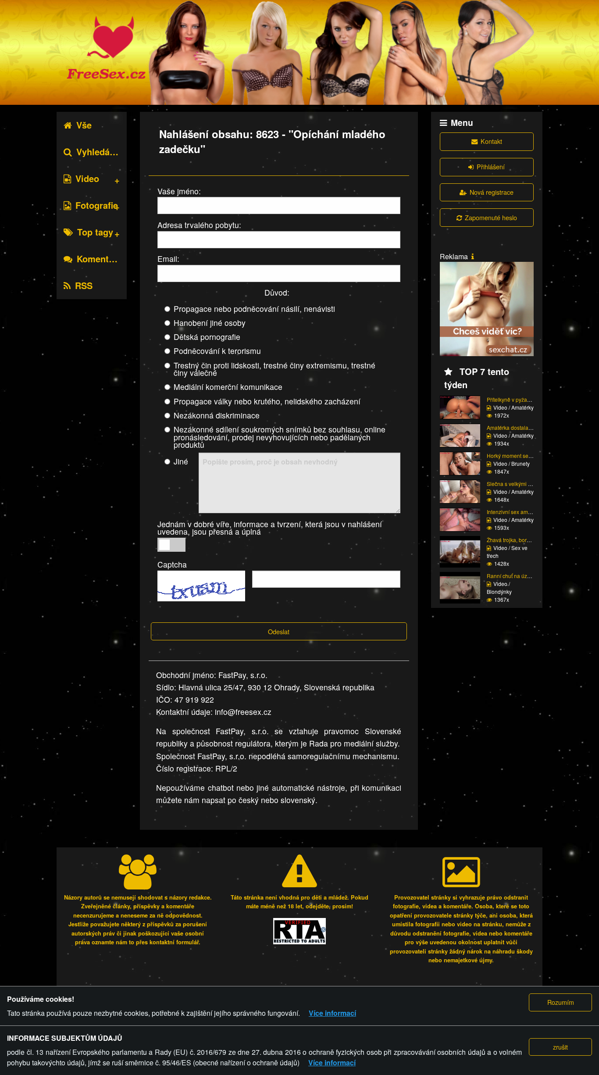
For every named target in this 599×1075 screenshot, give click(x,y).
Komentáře (99, 258)
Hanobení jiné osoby (210, 322)
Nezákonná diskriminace (217, 415)
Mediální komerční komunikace (228, 386)
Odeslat (278, 631)
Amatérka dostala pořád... (517, 427)
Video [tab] (87, 178)
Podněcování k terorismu (217, 350)
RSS (84, 285)
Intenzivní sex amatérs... (515, 511)
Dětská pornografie (207, 336)
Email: (168, 258)
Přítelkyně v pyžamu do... (516, 399)
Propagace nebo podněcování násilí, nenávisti (254, 308)
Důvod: (276, 292)
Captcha (172, 564)
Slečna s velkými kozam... (517, 483)
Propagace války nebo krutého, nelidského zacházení (267, 401)
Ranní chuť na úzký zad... (516, 575)
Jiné (181, 461)
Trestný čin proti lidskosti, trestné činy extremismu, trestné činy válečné (274, 369)
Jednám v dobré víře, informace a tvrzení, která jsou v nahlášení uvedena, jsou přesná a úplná (269, 527)
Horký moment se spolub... (518, 455)
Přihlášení (491, 166)
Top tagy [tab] (95, 231)
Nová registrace (491, 191)
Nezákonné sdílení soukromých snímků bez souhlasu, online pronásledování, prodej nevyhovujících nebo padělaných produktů (279, 437)
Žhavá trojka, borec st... (514, 539)
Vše (84, 124)
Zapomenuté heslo (491, 217)
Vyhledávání (101, 151)
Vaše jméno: (179, 191)
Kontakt (491, 141)
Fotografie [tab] (96, 205)
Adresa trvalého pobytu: (199, 224)
